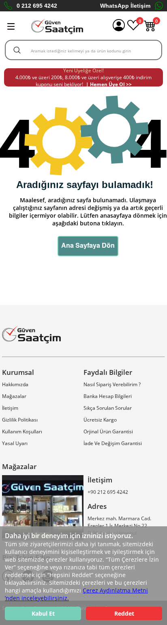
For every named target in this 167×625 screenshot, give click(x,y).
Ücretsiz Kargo (100, 419)
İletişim (10, 407)
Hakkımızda (15, 384)
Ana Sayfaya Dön (88, 246)
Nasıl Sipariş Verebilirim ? (112, 384)
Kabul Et (43, 613)
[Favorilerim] (133, 29)
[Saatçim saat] (57, 26)
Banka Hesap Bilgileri (108, 396)
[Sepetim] (150, 29)
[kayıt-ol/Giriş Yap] (119, 26)
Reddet (124, 613)
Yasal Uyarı (15, 443)
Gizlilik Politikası (20, 419)
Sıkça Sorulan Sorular (108, 407)
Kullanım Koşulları (22, 431)
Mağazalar (14, 396)
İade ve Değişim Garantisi (113, 443)
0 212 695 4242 (37, 5)
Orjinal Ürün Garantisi (108, 431)
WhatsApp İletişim (125, 5)
